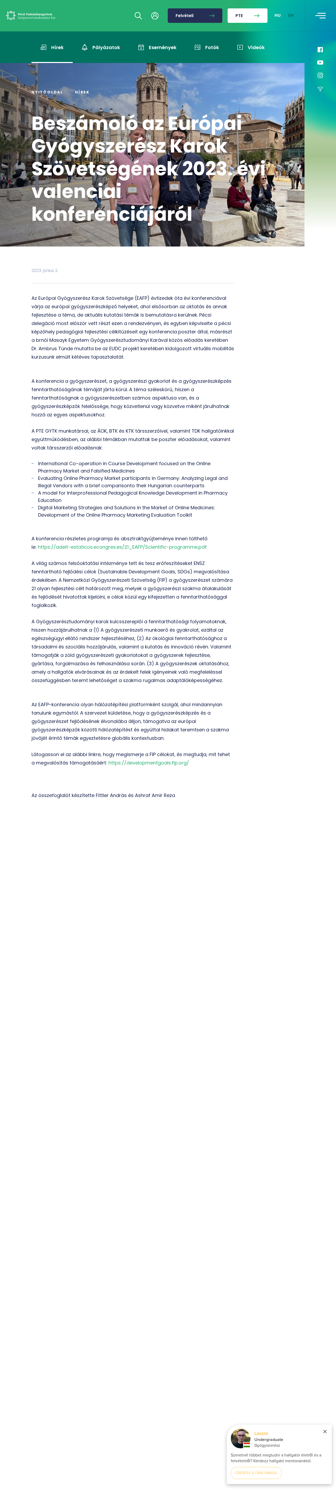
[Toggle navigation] (320, 16)
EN (291, 16)
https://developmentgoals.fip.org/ (148, 762)
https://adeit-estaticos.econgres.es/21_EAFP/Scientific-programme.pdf (122, 547)
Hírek (82, 92)
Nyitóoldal (47, 92)
